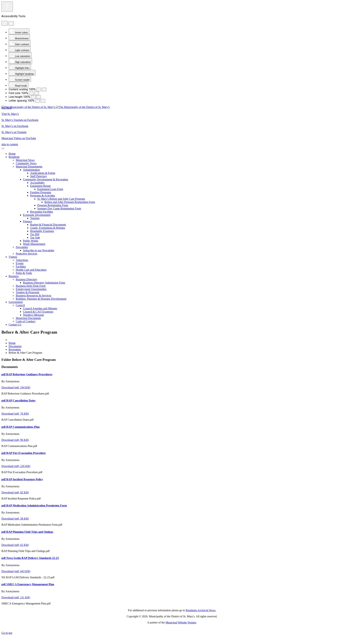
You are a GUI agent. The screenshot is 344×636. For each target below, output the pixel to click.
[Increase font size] (36, 93)
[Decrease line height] (33, 97)
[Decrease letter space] (37, 101)
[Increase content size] (44, 89)
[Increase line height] (38, 97)
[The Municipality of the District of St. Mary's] (55, 107)
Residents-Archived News (201, 610)
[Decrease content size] (38, 89)
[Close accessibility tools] (11, 23)
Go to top (6, 632)
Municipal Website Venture (181, 622)
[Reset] (4, 23)
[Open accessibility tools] (7, 6)
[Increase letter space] (42, 101)
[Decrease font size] (31, 93)
